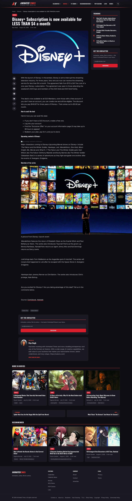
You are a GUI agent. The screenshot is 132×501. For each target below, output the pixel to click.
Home (13, 11)
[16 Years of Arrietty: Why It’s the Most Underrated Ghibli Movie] (66, 380)
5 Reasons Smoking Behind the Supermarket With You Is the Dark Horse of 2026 (64, 452)
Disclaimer (68, 497)
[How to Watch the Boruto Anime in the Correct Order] (29, 436)
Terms (99, 478)
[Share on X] (14, 84)
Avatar (15, 403)
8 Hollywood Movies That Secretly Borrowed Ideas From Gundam (29, 396)
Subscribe (53, 330)
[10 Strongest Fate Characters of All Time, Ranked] (102, 436)
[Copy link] (14, 104)
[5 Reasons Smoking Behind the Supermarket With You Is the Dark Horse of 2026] (66, 436)
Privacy (100, 474)
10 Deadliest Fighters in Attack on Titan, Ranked (105, 42)
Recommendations (85, 4)
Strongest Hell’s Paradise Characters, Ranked (106, 31)
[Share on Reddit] (14, 94)
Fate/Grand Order (96, 457)
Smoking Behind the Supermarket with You (61, 459)
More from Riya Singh (35, 357)
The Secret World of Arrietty (65, 403)
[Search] (118, 4)
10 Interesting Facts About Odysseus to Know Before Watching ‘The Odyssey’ (100, 396)
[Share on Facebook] (14, 89)
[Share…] (14, 109)
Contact (75, 478)
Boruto (16, 459)
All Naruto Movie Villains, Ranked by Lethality (106, 36)
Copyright (97, 497)
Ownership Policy (115, 497)
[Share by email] (14, 99)
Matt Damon (101, 403)
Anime (52, 392)
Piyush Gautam (18, 400)
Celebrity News (52, 477)
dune (21, 403)
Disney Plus (25, 310)
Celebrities (56, 4)
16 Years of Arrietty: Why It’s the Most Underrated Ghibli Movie (66, 396)
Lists (105, 4)
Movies (65, 4)
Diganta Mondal (54, 400)
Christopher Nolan (91, 403)
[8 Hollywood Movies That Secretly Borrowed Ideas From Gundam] (29, 380)
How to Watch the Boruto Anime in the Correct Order (28, 452)
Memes (111, 4)
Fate (88, 457)
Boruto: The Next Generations (27, 459)
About (75, 474)
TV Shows (73, 4)
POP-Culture (98, 4)
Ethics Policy (89, 497)
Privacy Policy (105, 497)
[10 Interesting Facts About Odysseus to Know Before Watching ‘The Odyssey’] (102, 380)
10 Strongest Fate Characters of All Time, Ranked (105, 26)
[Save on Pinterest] (14, 78)
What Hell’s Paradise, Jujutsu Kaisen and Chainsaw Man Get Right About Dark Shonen (106, 19)
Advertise (76, 481)
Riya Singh (15, 27)
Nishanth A (89, 400)
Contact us (54, 497)
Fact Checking (76, 497)
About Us (60, 497)
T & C (82, 497)
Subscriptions (34, 310)
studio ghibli (54, 403)
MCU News (51, 483)
